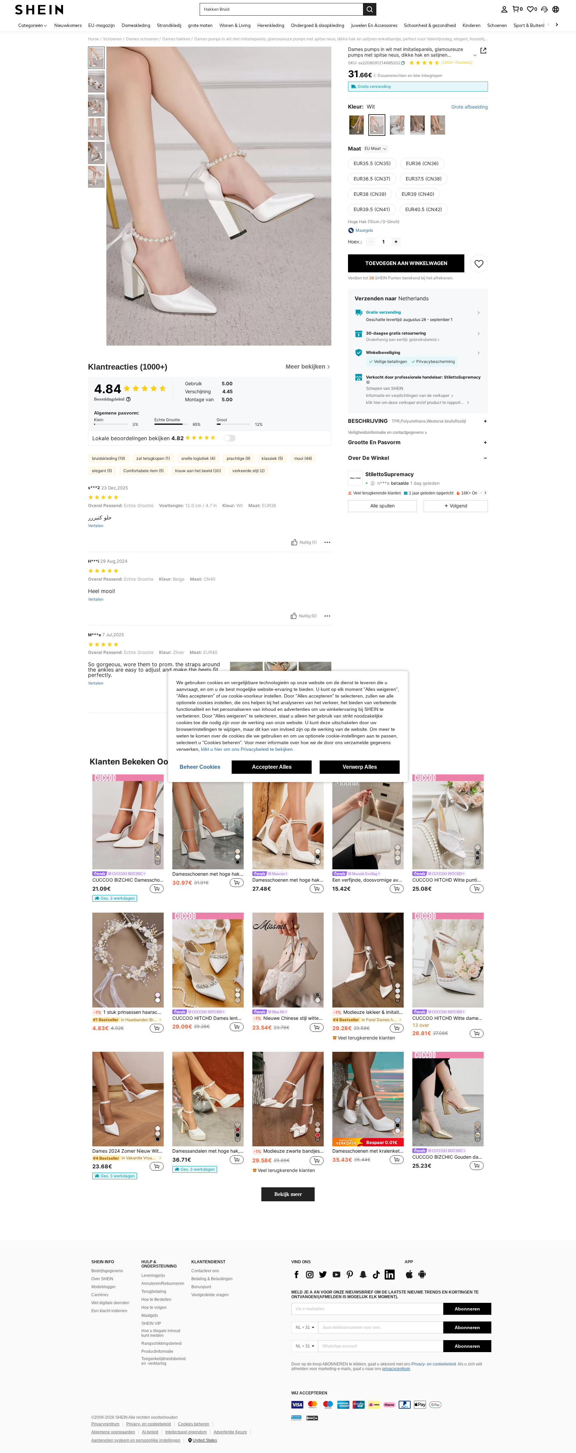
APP (409, 1262)
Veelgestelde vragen (210, 1295)
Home (93, 39)
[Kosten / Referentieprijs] (374, 75)
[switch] (230, 438)
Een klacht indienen (109, 1310)
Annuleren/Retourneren (162, 1283)
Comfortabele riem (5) (143, 470)
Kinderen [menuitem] (472, 25)
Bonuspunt (201, 1287)
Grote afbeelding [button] (469, 107)
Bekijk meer (288, 1194)
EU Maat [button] (373, 148)
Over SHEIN (102, 1279)
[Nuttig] (294, 542)
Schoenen (112, 39)
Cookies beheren (193, 1424)
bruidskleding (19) (108, 458)
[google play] (422, 1277)
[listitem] (128, 838)
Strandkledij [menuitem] (169, 25)
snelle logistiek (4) (198, 458)
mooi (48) (303, 458)
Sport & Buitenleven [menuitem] (534, 25)
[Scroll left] (548, 25)
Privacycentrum (105, 1424)
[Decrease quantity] (370, 242)
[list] (344, 1275)
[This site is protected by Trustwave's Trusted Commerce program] (296, 1417)
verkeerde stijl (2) (248, 470)
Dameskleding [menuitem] (136, 25)
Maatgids (149, 1315)
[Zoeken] (369, 9)
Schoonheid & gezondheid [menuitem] (430, 25)
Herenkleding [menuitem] (270, 25)
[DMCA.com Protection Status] (312, 1417)
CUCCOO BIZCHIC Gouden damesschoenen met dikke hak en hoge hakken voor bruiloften (448, 1157)
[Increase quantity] (396, 242)
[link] (517, 9)
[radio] (356, 125)
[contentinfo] (391, 1405)
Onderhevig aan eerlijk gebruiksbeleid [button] (401, 339)
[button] (544, 9)
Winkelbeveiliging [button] (383, 352)
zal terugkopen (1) (153, 458)
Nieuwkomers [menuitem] (68, 25)
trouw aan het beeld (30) (198, 470)
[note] (114, 898)
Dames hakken (176, 39)
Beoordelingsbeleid (109, 399)
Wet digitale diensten (110, 1303)
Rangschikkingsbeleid (161, 1343)
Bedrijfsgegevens (107, 1271)
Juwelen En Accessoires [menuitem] (374, 25)
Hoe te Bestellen (156, 1299)
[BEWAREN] (479, 263)
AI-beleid (150, 1432)
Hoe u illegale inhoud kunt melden (160, 1333)
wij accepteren (309, 1393)
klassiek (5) (272, 458)
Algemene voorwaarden (113, 1432)
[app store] (409, 1277)
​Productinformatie (157, 1351)
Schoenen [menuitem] (497, 25)
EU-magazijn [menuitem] (101, 25)
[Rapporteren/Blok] (327, 542)
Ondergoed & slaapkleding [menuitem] (317, 25)
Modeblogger (103, 1287)
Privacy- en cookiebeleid (433, 1364)
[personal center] (504, 9)
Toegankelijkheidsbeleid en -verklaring (163, 1361)
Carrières (99, 1295)
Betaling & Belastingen (212, 1279)
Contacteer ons (205, 1271)
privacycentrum (396, 1368)
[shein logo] (39, 9)
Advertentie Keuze (230, 1432)
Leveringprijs (153, 1275)
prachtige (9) (238, 458)
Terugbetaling (153, 1291)
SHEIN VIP (151, 1323)
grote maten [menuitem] (200, 25)
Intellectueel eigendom (186, 1432)
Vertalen (95, 525)
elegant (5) (102, 470)
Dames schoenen (142, 39)
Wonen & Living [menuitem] (235, 25)
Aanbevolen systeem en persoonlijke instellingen (135, 1440)
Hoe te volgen (154, 1307)
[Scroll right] (556, 25)
